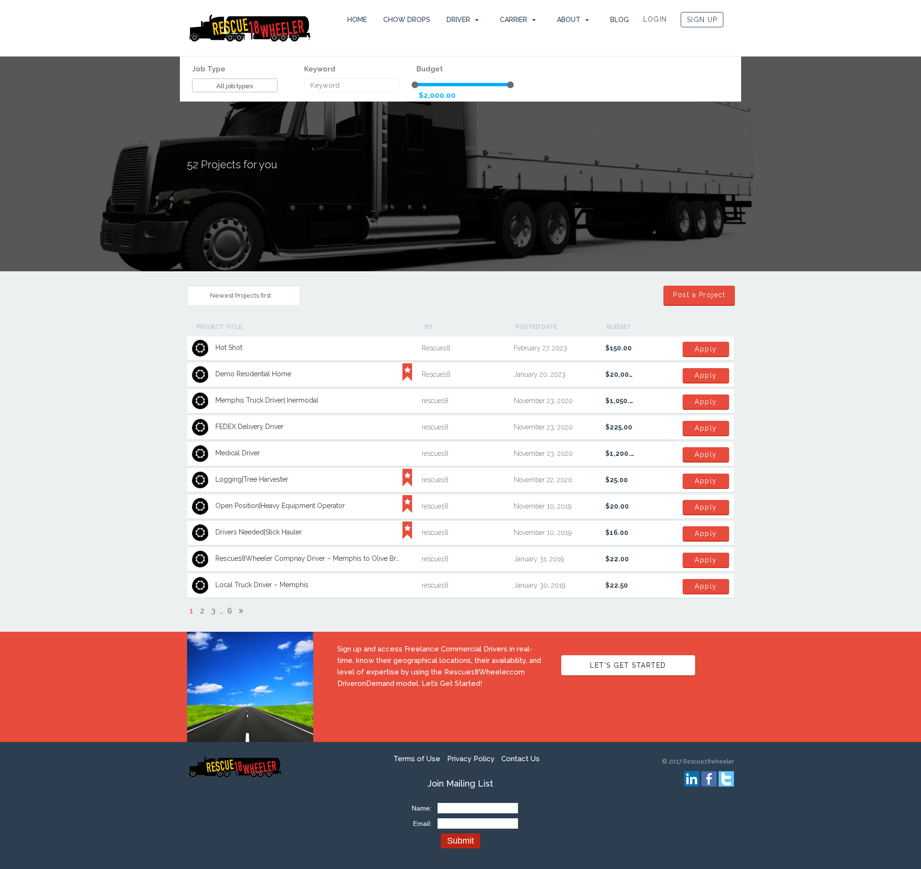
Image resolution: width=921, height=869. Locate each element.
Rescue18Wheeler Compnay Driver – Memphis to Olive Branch (313, 558)
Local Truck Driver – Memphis (261, 585)
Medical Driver (237, 453)
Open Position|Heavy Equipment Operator (280, 506)
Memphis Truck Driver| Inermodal (267, 400)
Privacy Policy (471, 758)
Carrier (513, 19)
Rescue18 (436, 348)
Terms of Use (416, 758)
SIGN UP (702, 19)
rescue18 (435, 401)
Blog (619, 19)
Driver (458, 19)
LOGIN (655, 19)
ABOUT (568, 19)
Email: (422, 823)
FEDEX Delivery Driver (249, 426)
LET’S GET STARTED (628, 665)
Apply (706, 349)
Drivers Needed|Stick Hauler (258, 532)
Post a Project (699, 295)
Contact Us (520, 758)
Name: (422, 808)
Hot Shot (228, 347)
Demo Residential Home (253, 374)
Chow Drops (406, 19)
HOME (357, 19)
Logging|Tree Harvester (251, 479)
